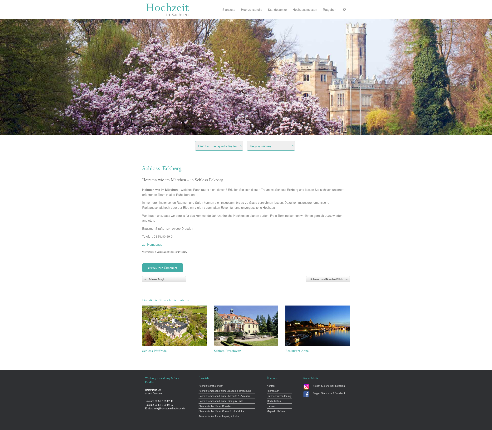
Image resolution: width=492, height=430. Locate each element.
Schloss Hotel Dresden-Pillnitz (329, 279)
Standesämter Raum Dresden (215, 406)
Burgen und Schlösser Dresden (171, 251)
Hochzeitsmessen (305, 9)
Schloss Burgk (154, 279)
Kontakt (271, 385)
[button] (344, 9)
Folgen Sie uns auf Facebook (329, 393)
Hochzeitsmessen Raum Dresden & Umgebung (225, 390)
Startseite (228, 9)
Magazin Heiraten (276, 411)
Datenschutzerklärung (279, 396)
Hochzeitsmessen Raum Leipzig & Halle (221, 401)
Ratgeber (329, 9)
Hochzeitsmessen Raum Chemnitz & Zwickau (224, 396)
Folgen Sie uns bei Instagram (329, 385)
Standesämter (277, 9)
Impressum (273, 390)
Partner (271, 406)
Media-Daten (274, 401)
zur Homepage (152, 244)
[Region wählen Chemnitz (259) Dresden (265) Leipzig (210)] (276, 145)
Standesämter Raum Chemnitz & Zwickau (222, 411)
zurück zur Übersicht (162, 267)
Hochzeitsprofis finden (211, 385)
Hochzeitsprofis (251, 9)
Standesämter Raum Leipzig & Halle (219, 416)
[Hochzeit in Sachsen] (167, 9)
